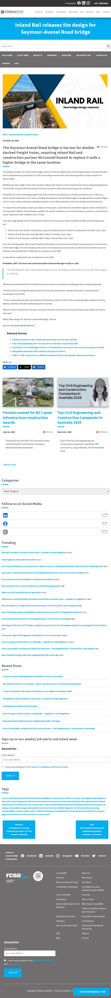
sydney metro (29, 811)
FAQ (81, 12)
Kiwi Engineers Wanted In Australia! (21, 559)
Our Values (86, 882)
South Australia (81, 807)
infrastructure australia (54, 801)
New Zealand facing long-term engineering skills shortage (33, 655)
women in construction (38, 814)
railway (5, 807)
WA (76, 811)
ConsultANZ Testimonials (67, 887)
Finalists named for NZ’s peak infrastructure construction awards (44, 339)
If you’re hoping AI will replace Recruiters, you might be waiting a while (37, 691)
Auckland (14, 798)
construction (58, 798)
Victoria (71, 811)
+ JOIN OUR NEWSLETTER (91, 992)
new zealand (50, 804)
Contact (106, 12)
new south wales (35, 804)
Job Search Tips (83, 55)
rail (103, 804)
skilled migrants (65, 807)
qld (63, 804)
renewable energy (18, 807)
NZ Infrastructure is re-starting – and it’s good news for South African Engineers (42, 683)
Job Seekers (61, 12)
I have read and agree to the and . (36, 767)
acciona (5, 798)
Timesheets (70, 3)
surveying (94, 807)
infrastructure (36, 801)
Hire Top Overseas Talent (67, 925)
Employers (73, 12)
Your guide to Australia (65, 916)
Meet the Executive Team (67, 882)
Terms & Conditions (40, 767)
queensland (71, 804)
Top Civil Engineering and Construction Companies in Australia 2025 (45, 343)
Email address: (8, 755)
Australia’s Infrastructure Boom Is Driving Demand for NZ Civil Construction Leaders (45, 572)
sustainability (8, 811)
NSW (59, 804)
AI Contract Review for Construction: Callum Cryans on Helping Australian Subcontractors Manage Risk (54, 566)
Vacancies (49, 12)
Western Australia (18, 814)
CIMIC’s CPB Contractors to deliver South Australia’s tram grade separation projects (53, 355)
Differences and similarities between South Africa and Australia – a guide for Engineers (46, 599)
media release (9, 804)
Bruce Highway (44, 798)
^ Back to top (9, 464)
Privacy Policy (61, 767)
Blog (98, 12)
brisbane (33, 798)
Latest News (23, 55)
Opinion (6, 63)
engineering (90, 798)
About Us (39, 12)
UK (65, 811)
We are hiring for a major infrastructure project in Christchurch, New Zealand (42, 605)
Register (89, 12)
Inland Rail (14, 134)
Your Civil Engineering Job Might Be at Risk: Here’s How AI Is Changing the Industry (44, 612)
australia (23, 798)
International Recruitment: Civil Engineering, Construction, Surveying (38, 618)
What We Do (87, 877)
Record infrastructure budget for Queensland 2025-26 (30, 579)
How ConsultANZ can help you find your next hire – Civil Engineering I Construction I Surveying (50, 648)
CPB (68, 798)
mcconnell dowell (29, 134)
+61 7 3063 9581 (101, 3)
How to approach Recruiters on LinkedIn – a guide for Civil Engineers (38, 642)
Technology (101, 55)
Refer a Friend (88, 899)
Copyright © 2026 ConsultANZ (39, 990)
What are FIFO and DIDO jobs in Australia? (24, 592)
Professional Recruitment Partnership (93, 927)
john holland (99, 801)
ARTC (5, 134)
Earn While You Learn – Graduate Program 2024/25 (93, 889)
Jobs (16, 63)
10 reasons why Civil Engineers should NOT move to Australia (34, 635)
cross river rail (77, 798)
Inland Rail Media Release (22, 325)
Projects (37, 55)
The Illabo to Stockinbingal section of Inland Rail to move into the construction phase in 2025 (58, 347)
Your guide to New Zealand (93, 916)
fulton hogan (17, 801)
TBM (39, 811)
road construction (48, 807)
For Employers (88, 921)
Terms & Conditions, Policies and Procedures (94, 910)
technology (47, 811)
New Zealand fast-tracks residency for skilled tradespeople (33, 586)
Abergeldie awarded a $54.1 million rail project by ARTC (39, 351)
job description (85, 801)
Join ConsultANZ (63, 894)
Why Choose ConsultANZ (92, 904)
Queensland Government (89, 804)
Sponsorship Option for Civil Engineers (68, 906)
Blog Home (7, 55)
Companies (52, 55)
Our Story (60, 877)
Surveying (66, 55)
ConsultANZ (61, 873)
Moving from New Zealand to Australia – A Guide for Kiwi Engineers (37, 552)
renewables (33, 807)
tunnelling (58, 811)
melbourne (21, 804)
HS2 (26, 801)
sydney (19, 811)
